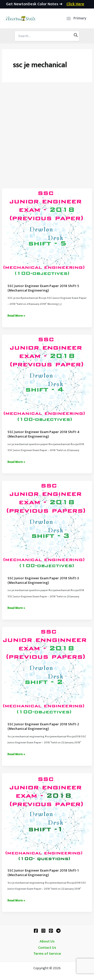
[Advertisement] (47, 139)
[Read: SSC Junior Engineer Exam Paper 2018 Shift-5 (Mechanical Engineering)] (47, 233)
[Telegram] (58, 930)
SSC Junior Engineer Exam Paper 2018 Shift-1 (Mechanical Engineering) (43, 873)
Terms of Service (47, 954)
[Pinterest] (51, 930)
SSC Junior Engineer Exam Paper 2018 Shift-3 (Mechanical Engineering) (43, 580)
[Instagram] (43, 930)
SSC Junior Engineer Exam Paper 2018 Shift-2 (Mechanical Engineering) (43, 726)
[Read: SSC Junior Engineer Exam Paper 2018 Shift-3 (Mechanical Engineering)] (47, 526)
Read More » (16, 316)
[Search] (76, 36)
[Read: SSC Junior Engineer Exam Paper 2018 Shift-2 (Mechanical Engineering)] (47, 672)
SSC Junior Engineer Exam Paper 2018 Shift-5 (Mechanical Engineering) (43, 288)
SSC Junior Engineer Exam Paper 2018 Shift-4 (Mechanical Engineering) (43, 434)
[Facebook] (36, 930)
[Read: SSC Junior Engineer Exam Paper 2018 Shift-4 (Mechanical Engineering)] (47, 379)
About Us (47, 941)
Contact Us (47, 948)
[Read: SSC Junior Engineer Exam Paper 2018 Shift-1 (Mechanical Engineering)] (47, 818)
